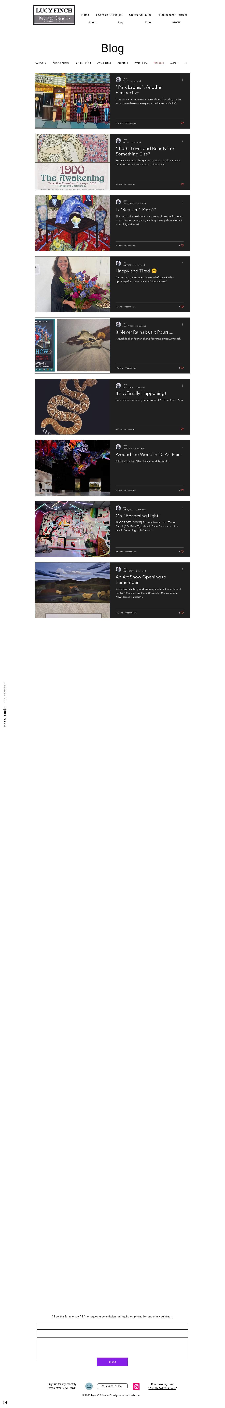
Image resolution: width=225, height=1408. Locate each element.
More (173, 62)
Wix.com (135, 1395)
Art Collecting (104, 62)
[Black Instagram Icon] (4, 1402)
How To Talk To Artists (162, 1388)
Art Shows (159, 62)
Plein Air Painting (61, 62)
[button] (185, 63)
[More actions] (183, 80)
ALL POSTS (40, 62)
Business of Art (83, 62)
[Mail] (89, 1386)
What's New (140, 62)
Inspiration (122, 62)
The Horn (69, 1388)
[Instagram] (136, 1386)
